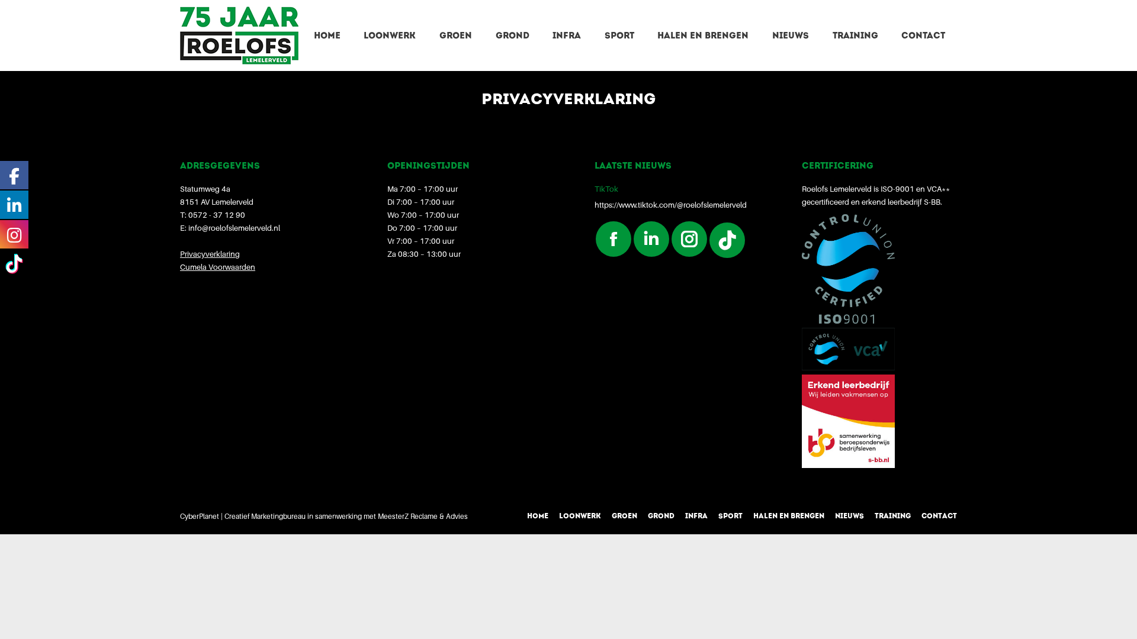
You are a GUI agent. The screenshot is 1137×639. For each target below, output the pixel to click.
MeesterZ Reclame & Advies (423, 516)
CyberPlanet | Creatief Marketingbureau (243, 516)
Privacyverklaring (210, 254)
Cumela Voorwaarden (217, 267)
